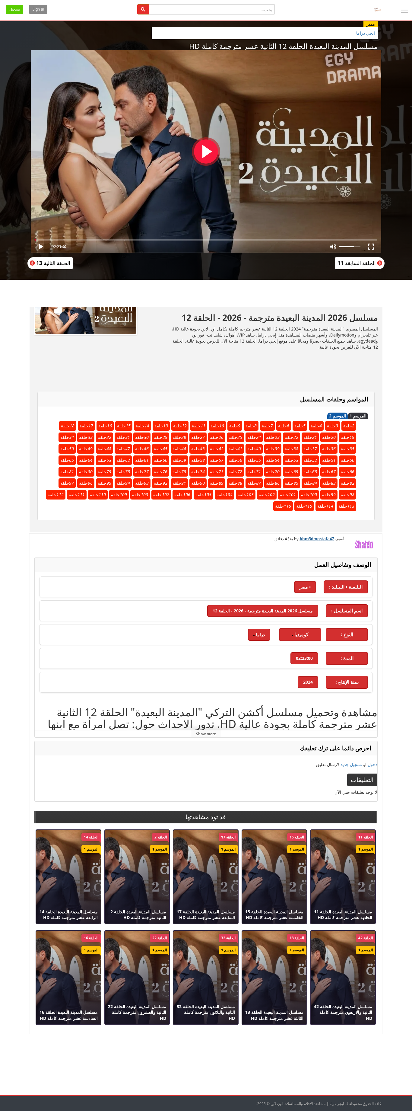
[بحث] (143, 9)
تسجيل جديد (351, 764)
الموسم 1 (358, 416)
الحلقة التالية (52, 263)
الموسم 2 (337, 416)
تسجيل (14, 9)
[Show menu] (404, 11)
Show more (206, 733)
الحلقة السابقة (357, 263)
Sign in (38, 9)
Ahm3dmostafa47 (316, 538)
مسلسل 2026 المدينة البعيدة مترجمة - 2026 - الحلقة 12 (263, 611)
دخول (372, 764)
